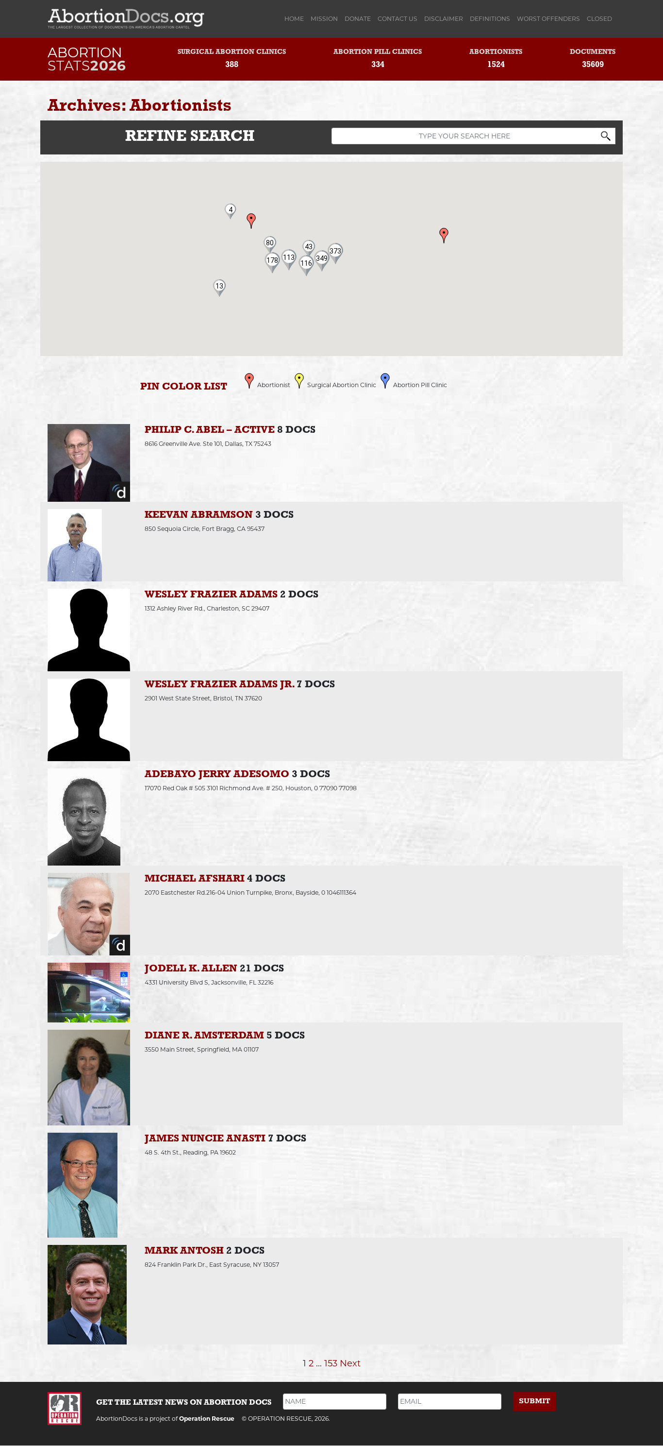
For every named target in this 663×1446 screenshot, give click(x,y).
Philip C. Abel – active (210, 430)
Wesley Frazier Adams (211, 595)
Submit (534, 1401)
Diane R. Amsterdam (204, 1036)
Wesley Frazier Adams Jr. (219, 685)
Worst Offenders (548, 18)
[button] (306, 263)
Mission (324, 18)
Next (350, 1363)
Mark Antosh (184, 1251)
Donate (358, 18)
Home (295, 18)
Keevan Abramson (199, 515)
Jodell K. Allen (191, 969)
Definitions (490, 18)
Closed (599, 18)
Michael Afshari (195, 879)
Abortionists (495, 52)
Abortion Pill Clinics (377, 52)
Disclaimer (443, 18)
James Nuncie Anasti (205, 1139)
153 (330, 1363)
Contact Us (397, 18)
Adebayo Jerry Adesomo (217, 774)
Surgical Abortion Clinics (232, 52)
